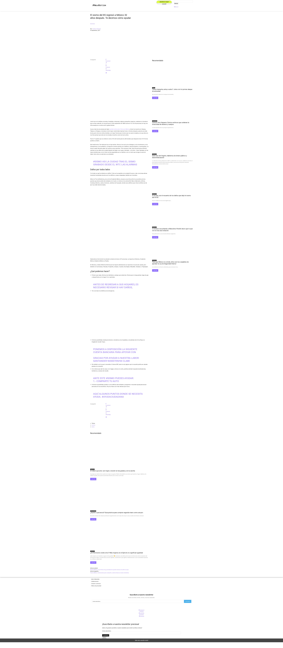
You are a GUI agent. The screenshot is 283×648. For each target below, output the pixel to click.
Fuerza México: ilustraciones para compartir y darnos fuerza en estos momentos (109, 572)
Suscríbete (187, 601)
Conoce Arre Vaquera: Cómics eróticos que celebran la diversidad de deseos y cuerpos (170, 123)
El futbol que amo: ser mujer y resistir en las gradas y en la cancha (112, 471)
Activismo (92, 23)
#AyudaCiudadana (113, 396)
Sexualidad (155, 120)
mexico (93, 425)
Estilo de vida (93, 511)
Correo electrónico (106, 631)
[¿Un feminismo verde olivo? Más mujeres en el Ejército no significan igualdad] (119, 535)
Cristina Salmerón (96, 28)
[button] (176, 6)
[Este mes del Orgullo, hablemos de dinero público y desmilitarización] (172, 142)
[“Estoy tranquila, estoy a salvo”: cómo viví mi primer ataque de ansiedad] (172, 76)
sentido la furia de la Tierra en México (120, 129)
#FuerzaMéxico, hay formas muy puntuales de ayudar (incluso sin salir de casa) (109, 569)
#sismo (97, 161)
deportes (92, 469)
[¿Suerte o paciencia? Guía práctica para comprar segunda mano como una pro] (119, 494)
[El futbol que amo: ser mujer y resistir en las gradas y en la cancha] (119, 453)
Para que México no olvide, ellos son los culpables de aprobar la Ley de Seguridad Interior (170, 263)
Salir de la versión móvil (141, 640)
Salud (154, 87)
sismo (93, 426)
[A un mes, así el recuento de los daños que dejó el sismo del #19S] (172, 182)
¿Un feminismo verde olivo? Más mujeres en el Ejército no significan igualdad (116, 553)
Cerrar (104, 637)
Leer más (93, 479)
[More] (127, 73)
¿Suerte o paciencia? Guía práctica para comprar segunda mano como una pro (116, 512)
